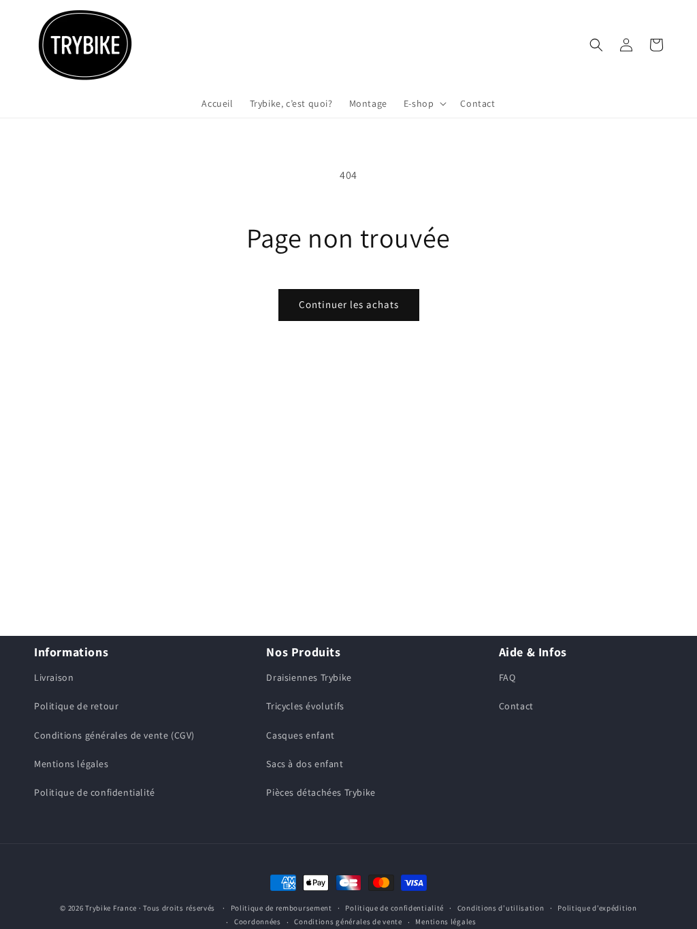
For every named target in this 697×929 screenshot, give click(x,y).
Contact (516, 706)
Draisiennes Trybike (308, 677)
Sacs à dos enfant (304, 764)
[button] (424, 103)
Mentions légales (71, 764)
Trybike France (111, 908)
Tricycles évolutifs (305, 706)
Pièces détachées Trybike (320, 792)
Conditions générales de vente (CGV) (114, 735)
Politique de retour (76, 706)
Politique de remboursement (281, 908)
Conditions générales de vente (348, 921)
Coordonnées (257, 921)
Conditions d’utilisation (501, 908)
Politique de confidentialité (94, 792)
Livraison (54, 677)
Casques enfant (300, 735)
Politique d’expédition (596, 908)
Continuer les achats (349, 304)
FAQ (507, 677)
